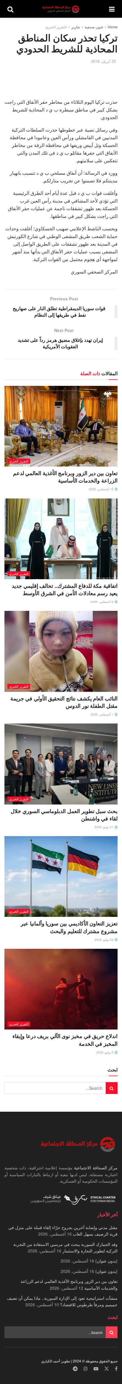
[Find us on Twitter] (106, 1369)
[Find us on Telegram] (75, 1369)
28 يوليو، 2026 (104, 940)
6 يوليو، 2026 (105, 1052)
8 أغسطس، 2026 (102, 602)
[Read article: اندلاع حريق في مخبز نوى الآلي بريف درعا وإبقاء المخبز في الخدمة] (61, 989)
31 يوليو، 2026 (104, 827)
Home (113, 26)
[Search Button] (10, 9)
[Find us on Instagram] (86, 1369)
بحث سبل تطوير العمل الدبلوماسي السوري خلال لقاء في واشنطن (64, 814)
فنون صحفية (94, 26)
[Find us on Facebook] (116, 1369)
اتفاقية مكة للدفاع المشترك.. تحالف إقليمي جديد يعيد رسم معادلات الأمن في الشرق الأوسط (65, 589)
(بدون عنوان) (106, 1261)
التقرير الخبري (56, 26)
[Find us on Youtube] (96, 1369)
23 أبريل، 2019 (103, 61)
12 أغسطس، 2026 (101, 489)
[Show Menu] (112, 9)
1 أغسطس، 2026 (102, 714)
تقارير (75, 26)
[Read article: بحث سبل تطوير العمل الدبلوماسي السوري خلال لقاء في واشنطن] (61, 763)
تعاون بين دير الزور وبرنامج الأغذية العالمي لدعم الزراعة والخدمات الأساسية (65, 476)
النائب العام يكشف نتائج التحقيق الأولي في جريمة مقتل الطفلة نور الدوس (64, 702)
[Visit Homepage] (61, 9)
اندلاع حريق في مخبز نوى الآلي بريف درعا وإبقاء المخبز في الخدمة (65, 1039)
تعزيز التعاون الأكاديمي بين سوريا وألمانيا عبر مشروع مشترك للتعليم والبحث (69, 927)
